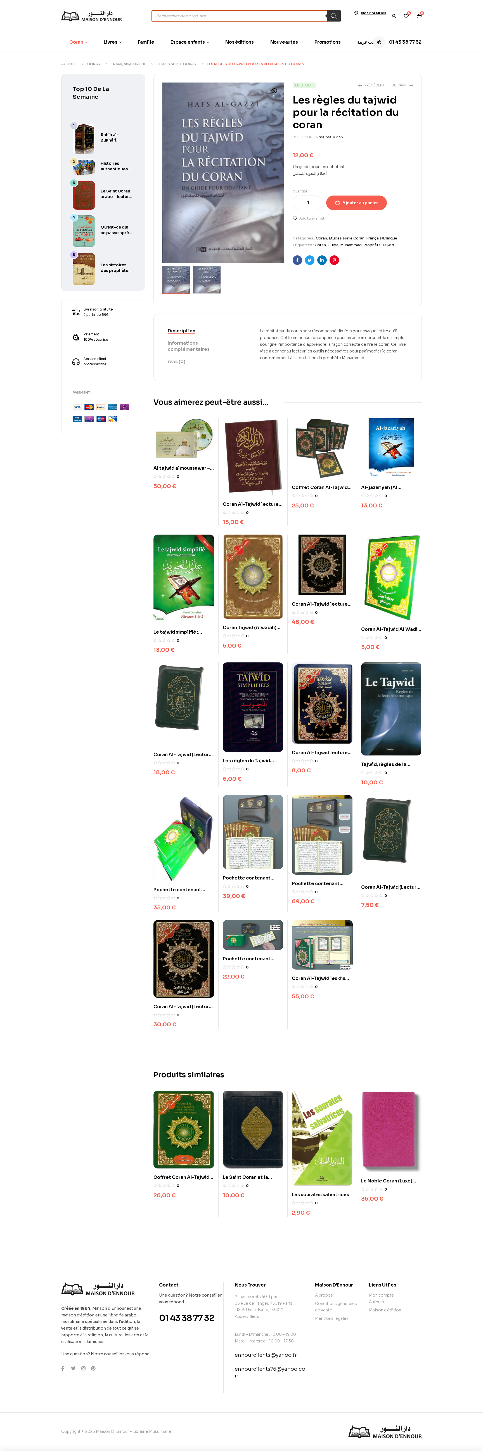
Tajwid (388, 245)
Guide (333, 245)
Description (181, 331)
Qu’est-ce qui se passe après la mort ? (116, 233)
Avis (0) (176, 361)
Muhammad (351, 245)
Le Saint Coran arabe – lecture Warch (116, 197)
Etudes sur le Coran (176, 64)
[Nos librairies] (356, 13)
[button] (274, 94)
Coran (94, 64)
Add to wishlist (312, 218)
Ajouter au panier (360, 202)
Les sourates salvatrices (320, 1195)
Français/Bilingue (129, 64)
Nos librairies (373, 13)
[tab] (200, 331)
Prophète (372, 245)
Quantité (300, 191)
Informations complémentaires (189, 346)
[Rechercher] (334, 16)
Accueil (68, 64)
